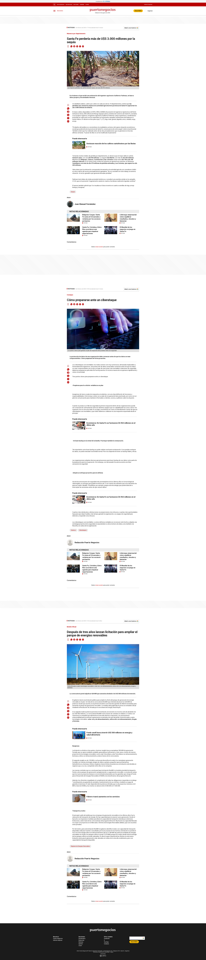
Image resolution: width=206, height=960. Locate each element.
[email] (80, 46)
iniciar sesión (99, 247)
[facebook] (74, 46)
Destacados (60, 4)
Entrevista (69, 4)
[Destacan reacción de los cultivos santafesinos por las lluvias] (78, 145)
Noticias (76, 4)
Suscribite (138, 11)
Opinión (82, 4)
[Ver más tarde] (68, 46)
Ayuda (111, 952)
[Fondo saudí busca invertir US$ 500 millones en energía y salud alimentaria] (78, 735)
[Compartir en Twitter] (77, 46)
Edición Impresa (148, 4)
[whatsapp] (71, 46)
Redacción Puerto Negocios (87, 542)
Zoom (87, 4)
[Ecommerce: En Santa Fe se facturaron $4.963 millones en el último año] (78, 425)
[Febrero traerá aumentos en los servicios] (78, 798)
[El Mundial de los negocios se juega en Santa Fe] (110, 230)
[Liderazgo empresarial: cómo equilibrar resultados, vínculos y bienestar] (110, 218)
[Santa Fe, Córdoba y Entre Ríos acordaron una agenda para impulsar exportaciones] (73, 230)
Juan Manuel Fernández (85, 204)
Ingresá (150, 11)
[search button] (54, 4)
